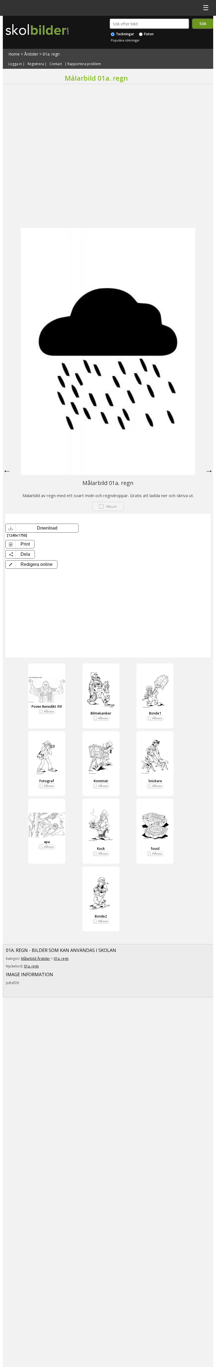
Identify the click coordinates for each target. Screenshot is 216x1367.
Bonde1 (155, 713)
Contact (56, 63)
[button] (31, 564)
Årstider (31, 54)
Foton (148, 34)
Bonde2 (101, 916)
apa (47, 841)
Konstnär (101, 781)
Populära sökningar (125, 40)
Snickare (155, 781)
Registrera (36, 63)
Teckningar (124, 34)
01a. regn (51, 54)
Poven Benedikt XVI (47, 706)
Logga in (15, 63)
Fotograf (46, 781)
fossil (155, 848)
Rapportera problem (84, 63)
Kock (101, 848)
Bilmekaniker (101, 713)
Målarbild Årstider (35, 958)
